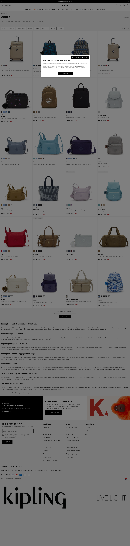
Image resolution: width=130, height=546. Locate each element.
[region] (65, 66)
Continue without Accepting (79, 57)
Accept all (65, 73)
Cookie (50, 64)
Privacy (45, 64)
